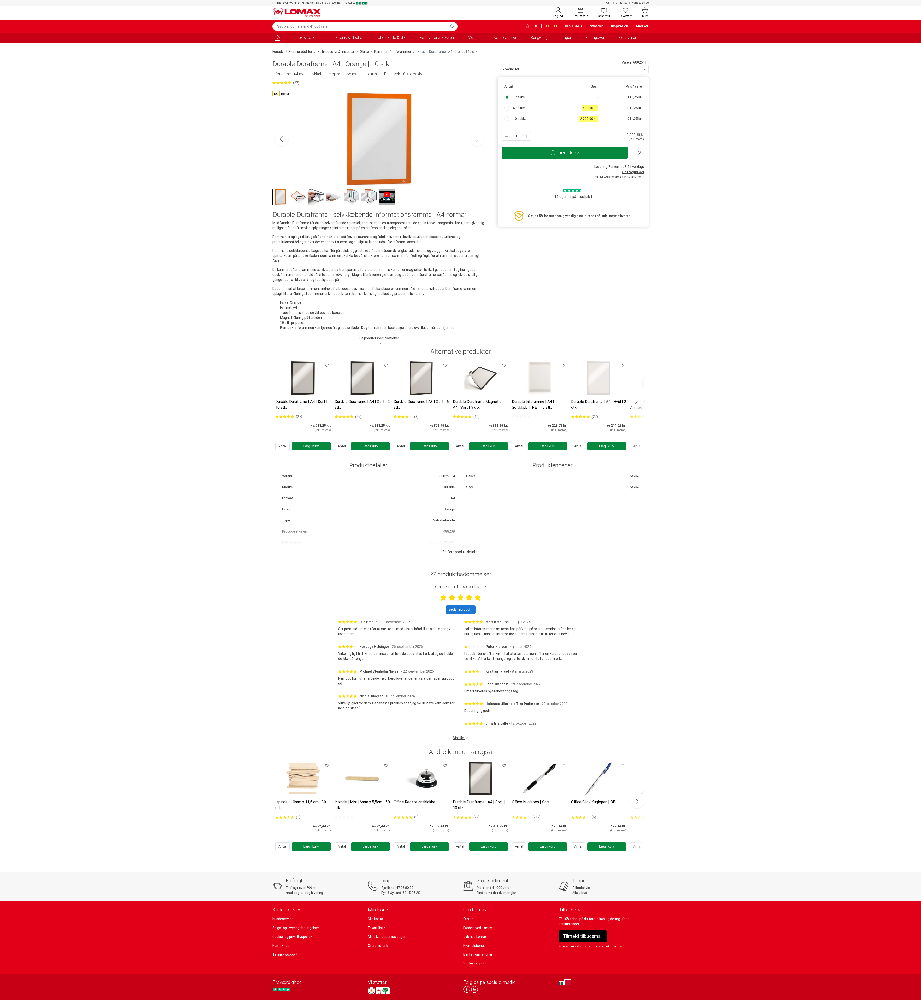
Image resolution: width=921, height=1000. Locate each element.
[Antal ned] (506, 136)
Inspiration (619, 26)
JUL (534, 26)
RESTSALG (573, 26)
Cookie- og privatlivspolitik (292, 937)
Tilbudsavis (581, 888)
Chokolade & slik (392, 37)
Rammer (381, 51)
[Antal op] (526, 136)
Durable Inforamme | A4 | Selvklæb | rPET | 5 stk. (533, 404)
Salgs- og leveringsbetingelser (295, 928)
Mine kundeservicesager (387, 937)
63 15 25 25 (411, 893)
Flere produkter (300, 51)
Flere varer (627, 37)
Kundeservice (640, 2)
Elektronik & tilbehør (347, 37)
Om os (468, 919)
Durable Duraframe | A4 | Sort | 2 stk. (362, 404)
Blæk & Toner (305, 37)
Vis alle (459, 738)
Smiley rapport (474, 963)
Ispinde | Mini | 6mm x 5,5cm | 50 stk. (362, 805)
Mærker (642, 26)
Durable (449, 487)
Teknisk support (284, 954)
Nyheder (596, 26)
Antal (282, 446)
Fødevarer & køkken (437, 37)
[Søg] (452, 26)
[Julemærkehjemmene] (371, 990)
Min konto (375, 919)
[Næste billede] (477, 139)
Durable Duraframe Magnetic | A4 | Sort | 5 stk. (478, 404)
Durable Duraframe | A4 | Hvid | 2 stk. (598, 404)
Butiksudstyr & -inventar (336, 51)
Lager (566, 37)
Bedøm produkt (460, 609)
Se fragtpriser (633, 172)
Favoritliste (376, 928)
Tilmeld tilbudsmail (583, 936)
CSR (608, 2)
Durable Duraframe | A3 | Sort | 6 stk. (421, 404)
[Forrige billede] (281, 139)
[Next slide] (637, 401)
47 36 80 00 (404, 888)
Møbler (474, 37)
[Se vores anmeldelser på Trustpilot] (281, 989)
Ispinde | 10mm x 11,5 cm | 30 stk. (300, 805)
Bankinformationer (477, 954)
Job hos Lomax (475, 937)
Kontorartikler (505, 37)
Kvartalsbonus (474, 945)
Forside (278, 51)
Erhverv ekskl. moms (574, 946)
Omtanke (621, 2)
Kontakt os (280, 945)
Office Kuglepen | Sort (530, 802)
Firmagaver (594, 37)
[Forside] (277, 38)
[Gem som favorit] (327, 365)
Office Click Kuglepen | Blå (593, 802)
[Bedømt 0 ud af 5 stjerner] (521, 416)
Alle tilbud (579, 893)
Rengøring (539, 37)
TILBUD (551, 26)
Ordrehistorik (378, 945)
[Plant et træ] (383, 990)
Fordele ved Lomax (477, 928)
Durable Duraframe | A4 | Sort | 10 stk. (301, 404)
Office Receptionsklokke (414, 802)
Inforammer (402, 51)
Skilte (364, 51)
